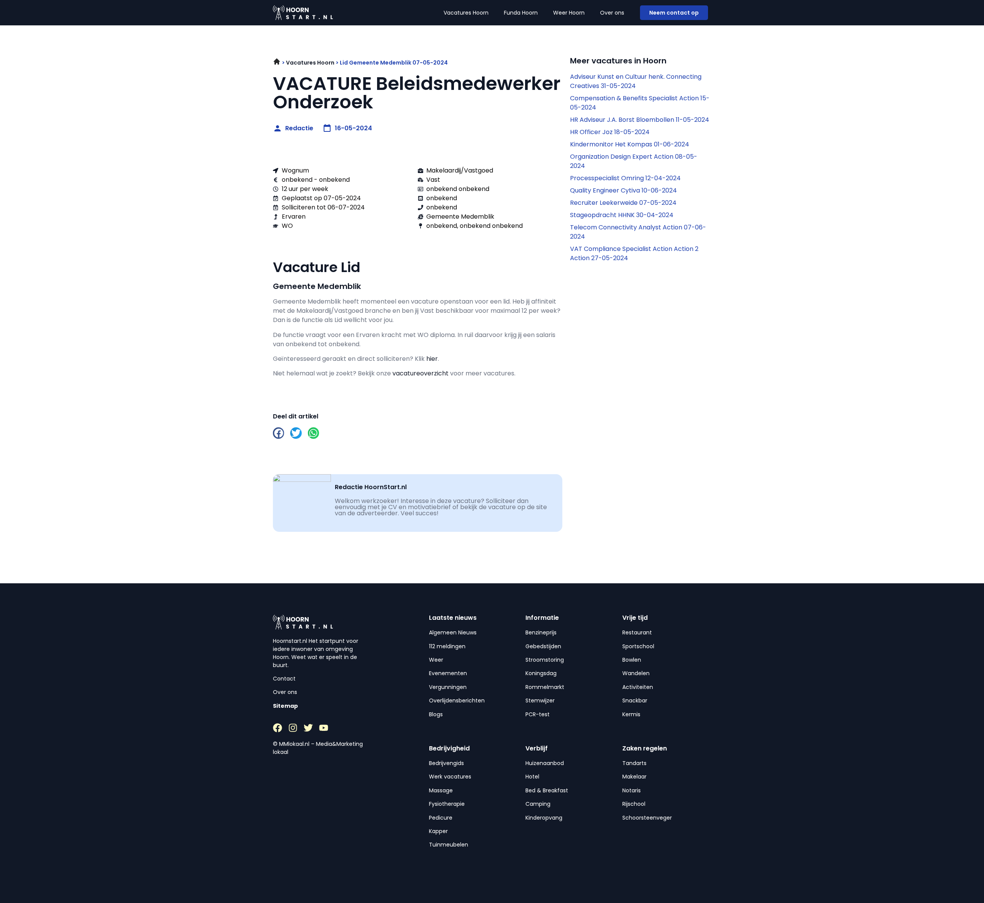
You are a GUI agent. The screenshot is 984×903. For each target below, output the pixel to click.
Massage (441, 790)
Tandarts (634, 763)
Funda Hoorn (521, 13)
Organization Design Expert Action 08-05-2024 (633, 161)
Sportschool (638, 646)
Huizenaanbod (544, 763)
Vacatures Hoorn (466, 13)
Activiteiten (637, 687)
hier (432, 358)
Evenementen (448, 673)
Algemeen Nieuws (453, 632)
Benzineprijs (541, 632)
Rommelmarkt (544, 687)
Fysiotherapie (447, 804)
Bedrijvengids (446, 763)
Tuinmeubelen (448, 844)
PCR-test (537, 714)
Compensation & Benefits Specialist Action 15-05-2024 (640, 103)
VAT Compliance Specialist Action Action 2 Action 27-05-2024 (634, 253)
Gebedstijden (543, 646)
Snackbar (634, 700)
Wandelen (636, 673)
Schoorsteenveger (647, 818)
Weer (436, 660)
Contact (284, 678)
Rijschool (633, 804)
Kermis (631, 714)
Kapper (438, 831)
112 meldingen (447, 646)
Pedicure (440, 818)
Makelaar (634, 776)
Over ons (612, 13)
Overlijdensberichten (457, 700)
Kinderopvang (543, 818)
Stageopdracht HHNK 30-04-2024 (621, 215)
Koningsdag (541, 673)
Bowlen (631, 660)
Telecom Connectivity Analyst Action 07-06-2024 (638, 232)
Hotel (532, 776)
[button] (278, 432)
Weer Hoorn (569, 13)
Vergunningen (448, 687)
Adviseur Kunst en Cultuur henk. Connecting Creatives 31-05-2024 (635, 81)
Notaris (631, 790)
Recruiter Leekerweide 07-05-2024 (623, 202)
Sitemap (285, 706)
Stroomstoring (544, 660)
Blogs (436, 714)
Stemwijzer (540, 700)
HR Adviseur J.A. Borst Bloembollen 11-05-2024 (639, 119)
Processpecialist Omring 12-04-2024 (625, 178)
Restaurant (637, 632)
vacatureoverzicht (420, 373)
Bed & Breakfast (546, 790)
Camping (537, 804)
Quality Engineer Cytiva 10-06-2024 (623, 190)
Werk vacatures (450, 776)
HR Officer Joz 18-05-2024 (610, 132)
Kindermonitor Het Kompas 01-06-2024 (629, 144)
